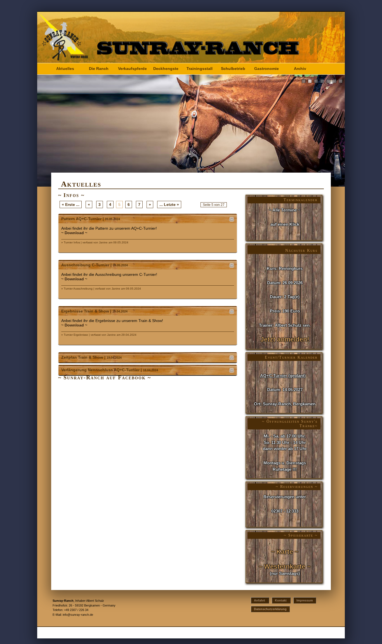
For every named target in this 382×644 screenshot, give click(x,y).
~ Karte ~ (284, 551)
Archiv (300, 69)
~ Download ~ (74, 233)
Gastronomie (266, 69)
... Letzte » (169, 204)
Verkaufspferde (132, 69)
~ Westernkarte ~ (285, 566)
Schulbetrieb (233, 69)
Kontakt (281, 600)
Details (231, 219)
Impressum (304, 600)
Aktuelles (65, 69)
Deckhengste (165, 69)
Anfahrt (260, 600)
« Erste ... (70, 204)
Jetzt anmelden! (284, 339)
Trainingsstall (200, 69)
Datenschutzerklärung (270, 609)
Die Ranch (99, 69)
